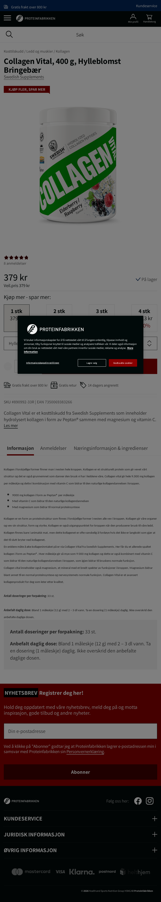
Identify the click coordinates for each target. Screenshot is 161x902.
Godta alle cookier (122, 362)
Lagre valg (92, 362)
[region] (80, 345)
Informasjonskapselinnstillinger (42, 362)
